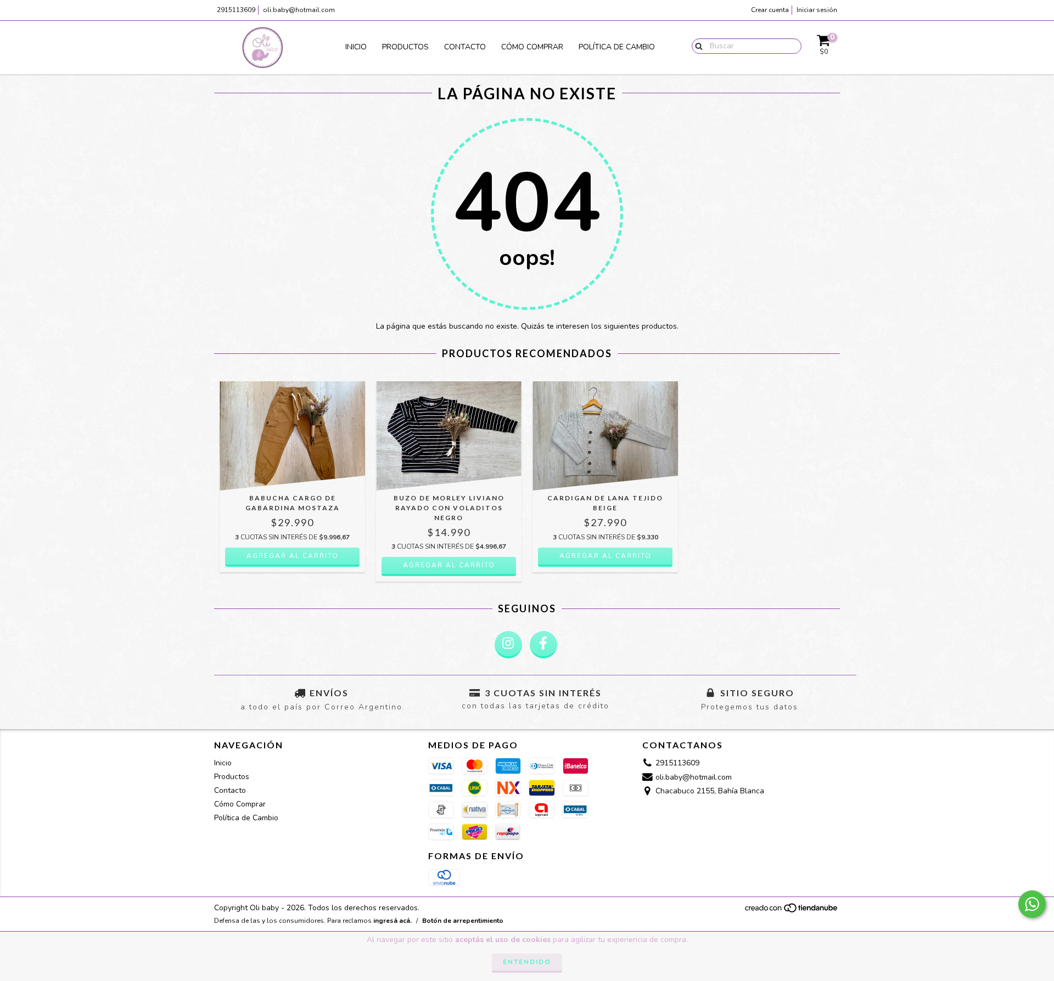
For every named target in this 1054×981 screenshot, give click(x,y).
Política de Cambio (617, 47)
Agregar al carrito (292, 555)
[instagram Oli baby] (508, 644)
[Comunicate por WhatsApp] (1032, 904)
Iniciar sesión (817, 9)
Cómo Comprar (532, 47)
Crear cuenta (770, 9)
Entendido (527, 961)
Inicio (356, 47)
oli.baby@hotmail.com (299, 9)
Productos (405, 47)
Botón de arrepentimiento (462, 920)
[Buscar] (696, 45)
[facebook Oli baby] (543, 644)
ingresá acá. (392, 920)
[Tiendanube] (792, 910)
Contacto (465, 47)
